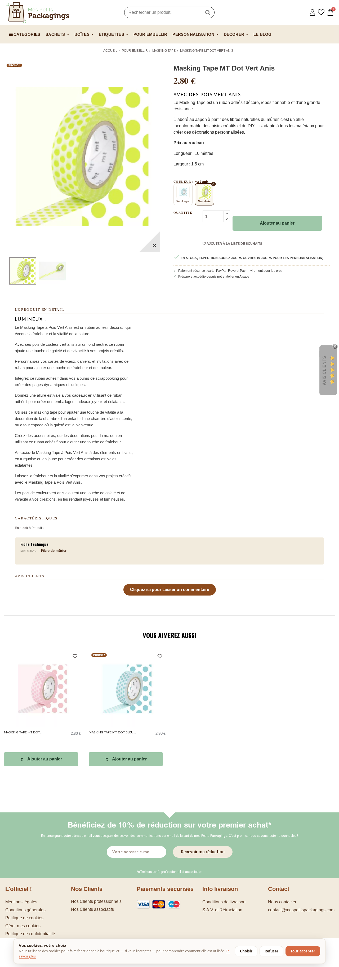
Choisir (246, 951)
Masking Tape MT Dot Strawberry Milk (22, 733)
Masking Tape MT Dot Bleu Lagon (111, 733)
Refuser (271, 951)
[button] (38, 926)
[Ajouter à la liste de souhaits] (75, 657)
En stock (21, 528)
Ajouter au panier (277, 223)
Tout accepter (303, 951)
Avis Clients (324, 370)
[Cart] (330, 12)
